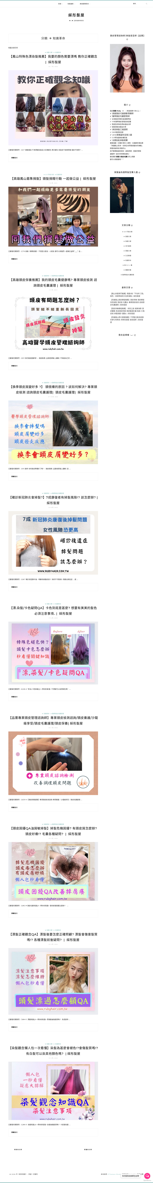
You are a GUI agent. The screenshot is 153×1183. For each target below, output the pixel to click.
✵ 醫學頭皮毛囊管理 (57, 276)
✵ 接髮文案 (127, 236)
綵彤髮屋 (76, 15)
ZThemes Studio (115, 1174)
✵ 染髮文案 (49, 52)
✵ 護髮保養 (127, 270)
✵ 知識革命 (57, 52)
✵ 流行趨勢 (127, 246)
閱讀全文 (14, 158)
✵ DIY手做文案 (49, 174)
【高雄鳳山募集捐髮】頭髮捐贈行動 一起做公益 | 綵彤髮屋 (53, 179)
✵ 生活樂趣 (127, 255)
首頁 (59, 4)
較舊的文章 (88, 1149)
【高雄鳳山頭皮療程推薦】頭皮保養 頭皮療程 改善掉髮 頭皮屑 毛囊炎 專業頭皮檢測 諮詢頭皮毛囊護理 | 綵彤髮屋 (127, 302)
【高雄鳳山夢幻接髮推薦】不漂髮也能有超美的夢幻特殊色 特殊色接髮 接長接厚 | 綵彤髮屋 (127, 319)
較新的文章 (18, 1149)
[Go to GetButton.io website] (147, 1180)
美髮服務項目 (84, 4)
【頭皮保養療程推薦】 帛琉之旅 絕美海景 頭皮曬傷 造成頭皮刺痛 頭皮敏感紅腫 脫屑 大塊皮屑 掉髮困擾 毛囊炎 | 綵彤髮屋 (127, 311)
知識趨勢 (71, 4)
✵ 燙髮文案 (127, 251)
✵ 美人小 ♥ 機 (127, 265)
